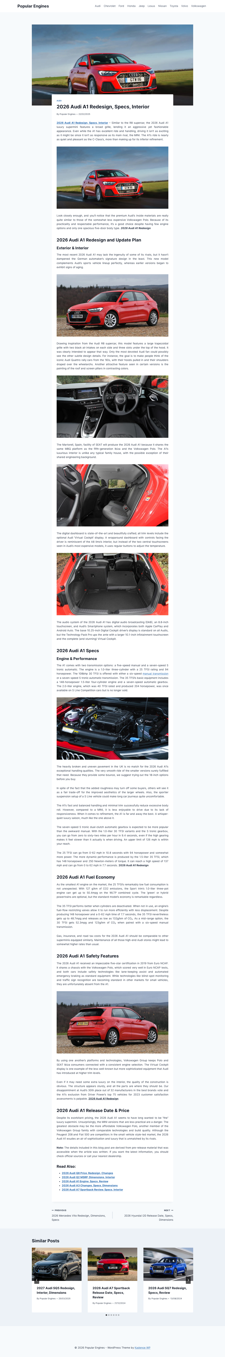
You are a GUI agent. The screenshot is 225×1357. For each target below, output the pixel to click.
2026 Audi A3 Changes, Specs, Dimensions (90, 1185)
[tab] (106, 1315)
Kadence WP (142, 1347)
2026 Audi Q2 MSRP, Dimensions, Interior (88, 1177)
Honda (131, 6)
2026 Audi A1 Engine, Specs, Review (85, 1181)
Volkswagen (198, 6)
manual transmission (155, 673)
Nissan (162, 6)
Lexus (151, 6)
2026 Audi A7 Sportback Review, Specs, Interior (92, 1189)
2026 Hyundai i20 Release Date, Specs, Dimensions (148, 1215)
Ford (121, 6)
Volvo (184, 6)
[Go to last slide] (36, 1280)
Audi (98, 6)
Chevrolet (110, 6)
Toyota (174, 6)
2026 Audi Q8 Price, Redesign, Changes (87, 1173)
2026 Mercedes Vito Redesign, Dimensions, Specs (79, 1215)
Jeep (142, 6)
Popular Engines (67, 114)
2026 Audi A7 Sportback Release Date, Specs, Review (111, 1292)
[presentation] (57, 1264)
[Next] (188, 1280)
